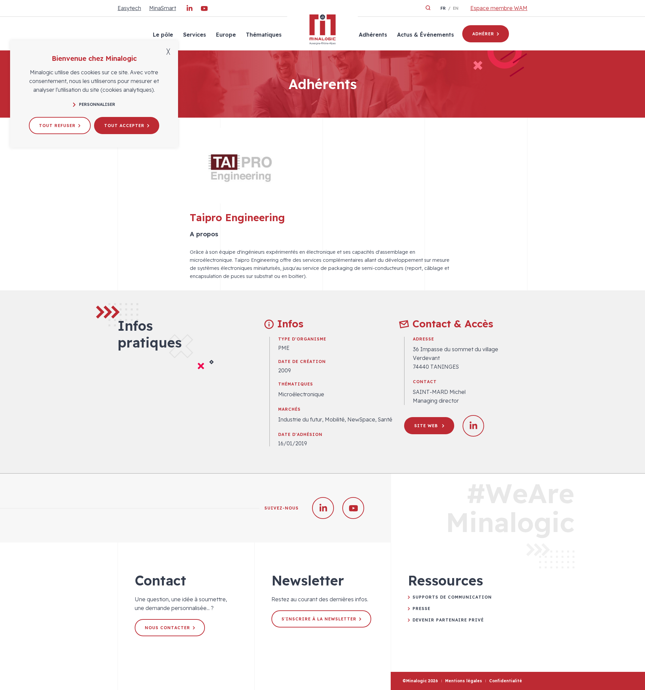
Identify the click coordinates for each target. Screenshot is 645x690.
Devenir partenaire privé (448, 619)
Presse (421, 608)
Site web (426, 425)
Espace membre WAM (498, 8)
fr (443, 8)
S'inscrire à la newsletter (319, 618)
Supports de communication (452, 597)
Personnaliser (97, 104)
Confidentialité (505, 680)
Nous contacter (167, 627)
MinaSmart (162, 8)
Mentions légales (463, 680)
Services (194, 34)
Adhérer (483, 33)
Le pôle (163, 34)
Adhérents (373, 34)
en (456, 8)
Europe (226, 34)
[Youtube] (204, 9)
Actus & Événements (425, 34)
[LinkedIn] (189, 9)
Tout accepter (124, 125)
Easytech (129, 8)
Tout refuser (57, 125)
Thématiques (264, 34)
